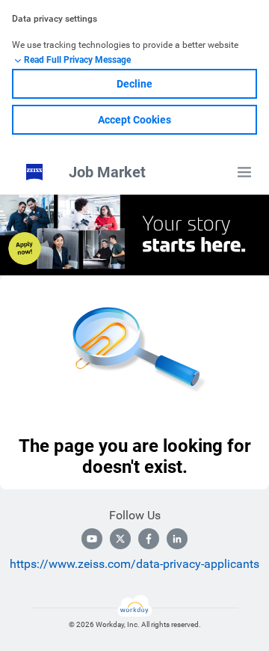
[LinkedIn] (177, 538)
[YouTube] (91, 538)
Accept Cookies (134, 120)
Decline (134, 84)
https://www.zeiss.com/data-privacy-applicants (134, 564)
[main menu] (244, 172)
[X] (120, 538)
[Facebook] (148, 538)
